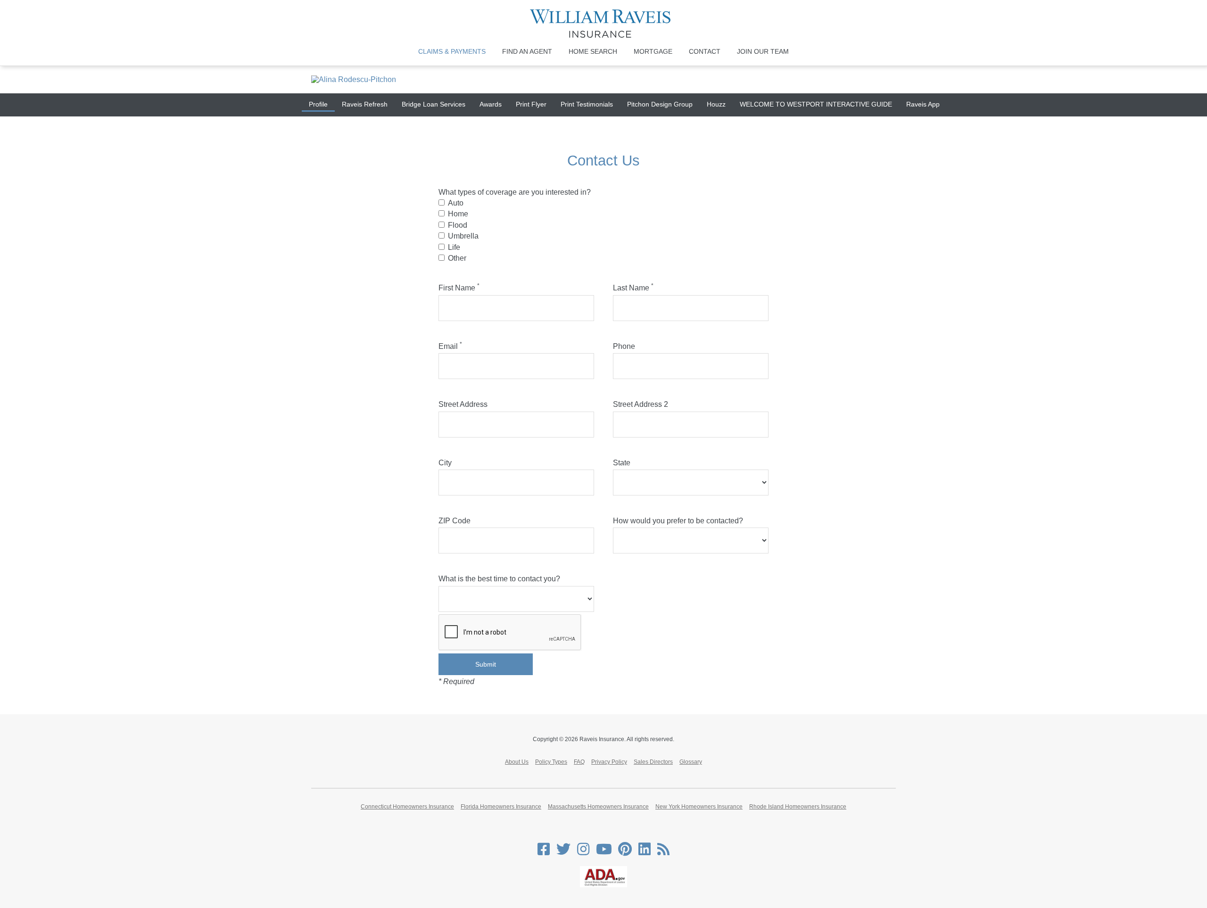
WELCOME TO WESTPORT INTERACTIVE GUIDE (816, 104)
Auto (455, 203)
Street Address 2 (640, 404)
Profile (318, 104)
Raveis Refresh (365, 104)
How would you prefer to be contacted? (678, 521)
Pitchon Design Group (660, 104)
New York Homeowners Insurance (699, 806)
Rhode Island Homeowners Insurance (797, 806)
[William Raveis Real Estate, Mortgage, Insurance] (604, 23)
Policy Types (551, 762)
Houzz (716, 104)
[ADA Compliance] (603, 885)
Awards (490, 104)
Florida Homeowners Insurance (501, 806)
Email (450, 346)
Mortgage (653, 51)
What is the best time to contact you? (499, 579)
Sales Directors (653, 762)
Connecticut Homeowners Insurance (407, 806)
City (445, 463)
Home (458, 214)
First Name (458, 288)
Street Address (463, 404)
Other (457, 258)
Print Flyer (531, 104)
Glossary (690, 762)
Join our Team (763, 51)
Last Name (633, 288)
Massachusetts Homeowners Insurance (598, 806)
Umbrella (463, 236)
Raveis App (923, 104)
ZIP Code (454, 521)
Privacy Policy (609, 762)
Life (454, 247)
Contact (704, 51)
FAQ (579, 762)
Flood (457, 225)
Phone (624, 346)
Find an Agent (527, 51)
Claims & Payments (452, 51)
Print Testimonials (587, 104)
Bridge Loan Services (433, 104)
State (621, 463)
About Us (517, 762)
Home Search (593, 51)
